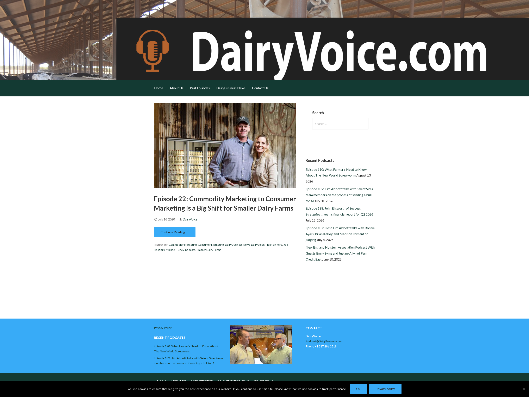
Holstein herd (274, 244)
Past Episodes (200, 88)
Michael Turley (175, 249)
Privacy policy (385, 389)
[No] (524, 389)
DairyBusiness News (230, 88)
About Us (176, 88)
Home (158, 88)
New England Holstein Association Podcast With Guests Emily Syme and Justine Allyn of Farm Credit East (340, 253)
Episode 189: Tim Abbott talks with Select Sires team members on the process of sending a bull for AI (339, 195)
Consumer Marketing (211, 244)
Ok (358, 389)
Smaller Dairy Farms (209, 249)
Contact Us (260, 88)
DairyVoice (190, 219)
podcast (190, 249)
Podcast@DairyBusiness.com (324, 341)
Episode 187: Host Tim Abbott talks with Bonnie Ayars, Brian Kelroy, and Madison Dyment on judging (340, 234)
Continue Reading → (175, 232)
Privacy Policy (163, 327)
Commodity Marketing (183, 244)
